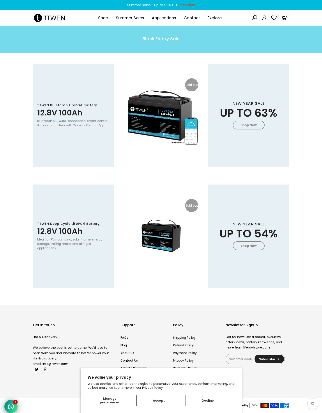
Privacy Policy (183, 360)
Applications (164, 18)
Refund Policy (183, 345)
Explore (215, 18)
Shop (103, 18)
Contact (192, 18)
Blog (123, 345)
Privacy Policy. (152, 387)
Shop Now (187, 5)
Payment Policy (185, 353)
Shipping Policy (184, 337)
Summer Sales (130, 18)
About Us (127, 353)
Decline (208, 400)
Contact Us (129, 360)
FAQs (124, 337)
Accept (159, 400)
